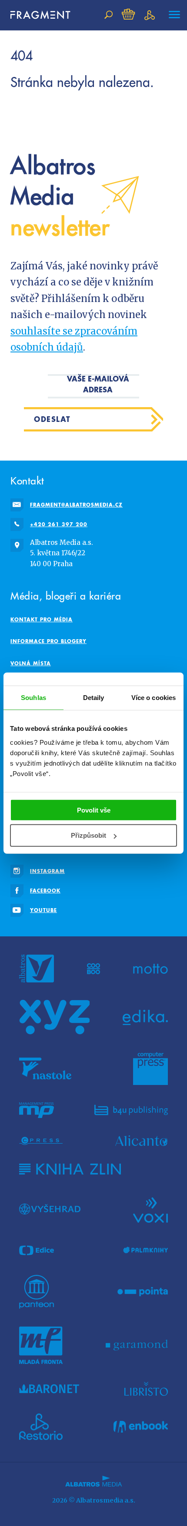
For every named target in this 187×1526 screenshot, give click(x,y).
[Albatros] (36, 968)
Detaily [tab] (93, 697)
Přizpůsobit (88, 835)
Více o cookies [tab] (153, 697)
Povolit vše (93, 809)
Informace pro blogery (48, 641)
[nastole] (45, 1068)
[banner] (36, 15)
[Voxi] (150, 1209)
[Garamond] (137, 1345)
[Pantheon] (36, 1292)
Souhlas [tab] (33, 697)
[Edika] (145, 1017)
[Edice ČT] (36, 1250)
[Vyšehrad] (49, 1209)
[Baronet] (49, 1389)
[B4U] (131, 1110)
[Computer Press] (150, 1068)
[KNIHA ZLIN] (70, 1169)
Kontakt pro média (41, 619)
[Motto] (150, 968)
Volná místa (30, 663)
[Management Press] (36, 1110)
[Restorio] (40, 1427)
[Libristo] (146, 1389)
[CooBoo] (93, 968)
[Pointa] (143, 1292)
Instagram (47, 871)
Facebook (45, 890)
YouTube (43, 910)
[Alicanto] (142, 1141)
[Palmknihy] (145, 1250)
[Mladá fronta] (40, 1345)
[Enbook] (141, 1427)
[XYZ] (54, 1017)
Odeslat (52, 419)
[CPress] (40, 1141)
